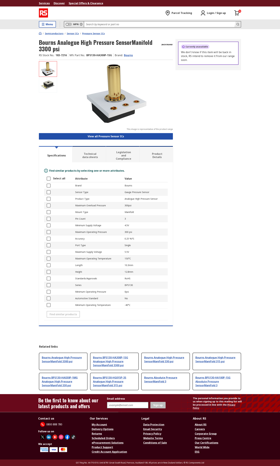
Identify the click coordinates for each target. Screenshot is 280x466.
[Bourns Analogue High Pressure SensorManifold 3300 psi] (115, 93)
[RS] (43, 12)
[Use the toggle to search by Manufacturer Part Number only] (81, 24)
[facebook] (67, 437)
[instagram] (61, 437)
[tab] (55, 154)
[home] (40, 33)
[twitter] (42, 437)
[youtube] (54, 437)
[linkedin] (48, 437)
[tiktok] (73, 437)
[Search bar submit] (237, 24)
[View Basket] (237, 13)
